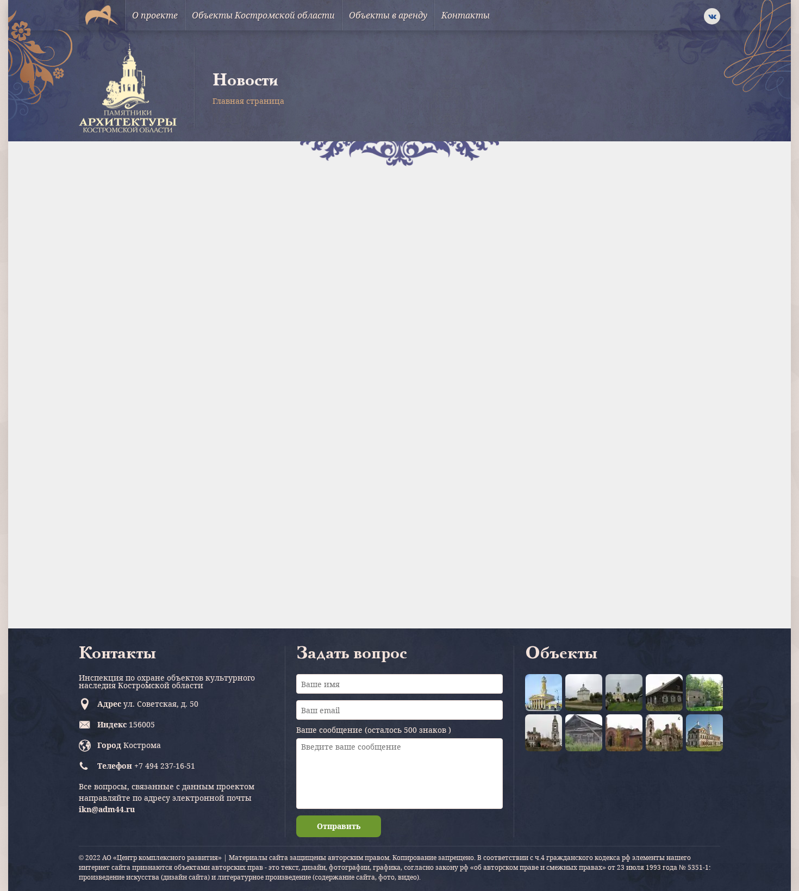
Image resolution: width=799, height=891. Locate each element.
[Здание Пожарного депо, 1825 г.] (543, 692)
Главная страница (248, 101)
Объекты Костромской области (263, 15)
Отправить (338, 826)
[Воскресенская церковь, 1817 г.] (704, 732)
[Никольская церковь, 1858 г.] (704, 692)
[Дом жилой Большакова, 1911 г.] (664, 692)
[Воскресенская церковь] (624, 692)
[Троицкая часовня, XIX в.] (583, 732)
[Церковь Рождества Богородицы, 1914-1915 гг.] (624, 732)
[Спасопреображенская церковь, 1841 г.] (543, 732)
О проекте (155, 15)
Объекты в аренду (388, 15)
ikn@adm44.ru (107, 809)
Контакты (465, 15)
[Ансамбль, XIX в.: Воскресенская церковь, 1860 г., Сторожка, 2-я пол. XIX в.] (583, 692)
